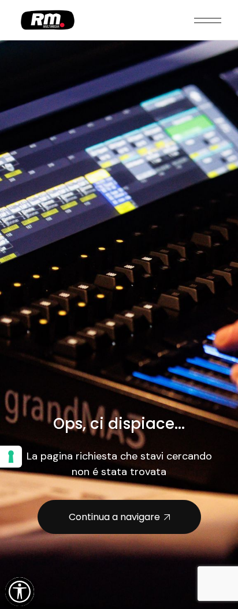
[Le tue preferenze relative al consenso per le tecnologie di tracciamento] (11, 457)
